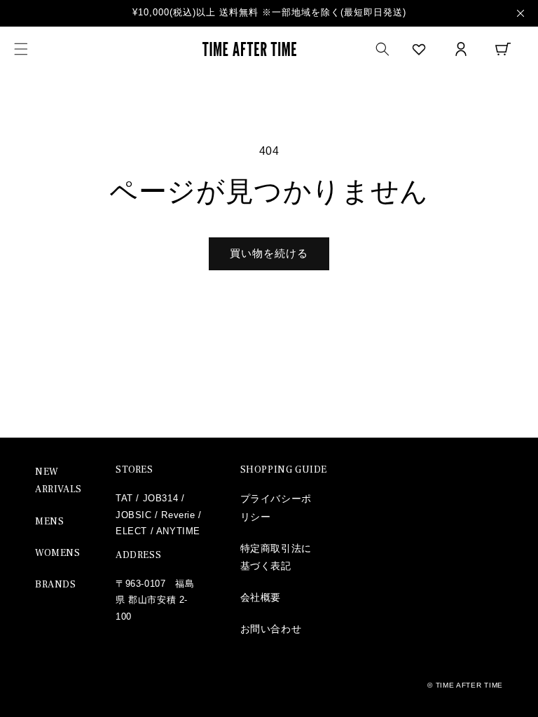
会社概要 (260, 597)
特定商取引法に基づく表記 (276, 557)
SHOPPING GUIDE (283, 470)
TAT (124, 498)
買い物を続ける (269, 253)
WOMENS (58, 553)
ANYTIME (178, 531)
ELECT (131, 531)
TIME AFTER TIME (470, 685)
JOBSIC (134, 515)
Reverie (178, 515)
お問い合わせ (271, 628)
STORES (134, 470)
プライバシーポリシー (276, 507)
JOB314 (161, 498)
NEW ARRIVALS (58, 481)
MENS (49, 521)
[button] (21, 49)
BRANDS (55, 584)
